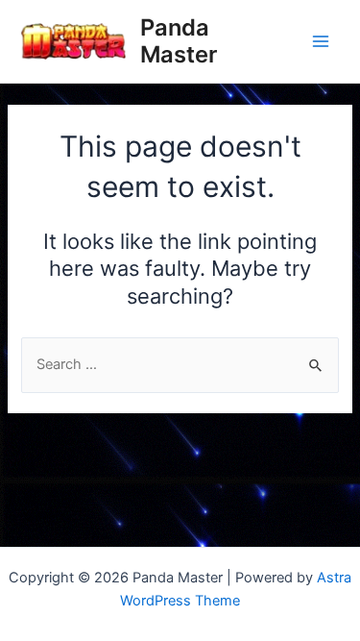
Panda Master (178, 40)
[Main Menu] (320, 41)
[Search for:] (179, 364)
